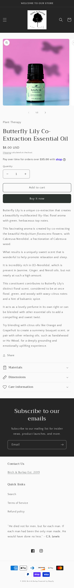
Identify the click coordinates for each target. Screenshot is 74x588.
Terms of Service (18, 503)
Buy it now (37, 198)
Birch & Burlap (32, 581)
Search (12, 494)
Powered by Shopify (46, 581)
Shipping (7, 153)
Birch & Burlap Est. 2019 (24, 472)
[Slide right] (45, 112)
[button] (5, 20)
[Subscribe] (62, 444)
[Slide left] (28, 112)
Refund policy (16, 511)
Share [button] (10, 355)
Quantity (8, 166)
